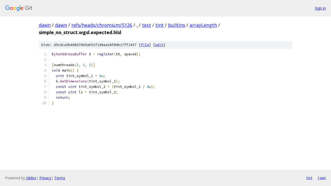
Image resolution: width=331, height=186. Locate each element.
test (146, 25)
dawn (45, 25)
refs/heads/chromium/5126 (101, 25)
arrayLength (203, 25)
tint (159, 25)
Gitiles (31, 177)
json (322, 177)
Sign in (320, 8)
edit (159, 45)
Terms (59, 177)
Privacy (45, 177)
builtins (176, 25)
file (145, 45)
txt (309, 177)
